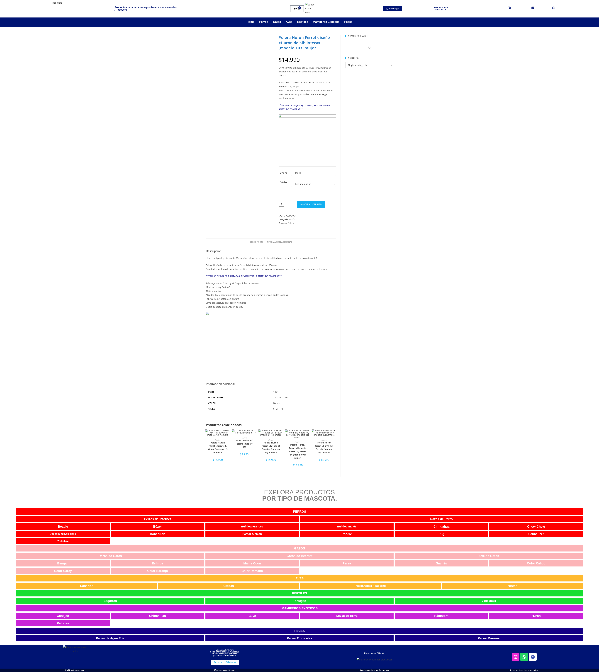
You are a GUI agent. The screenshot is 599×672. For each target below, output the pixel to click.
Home (250, 21)
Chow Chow (536, 526)
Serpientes (489, 600)
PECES (299, 631)
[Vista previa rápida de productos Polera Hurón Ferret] (228, 435)
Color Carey (63, 571)
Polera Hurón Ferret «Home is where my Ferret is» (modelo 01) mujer (297, 451)
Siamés (441, 563)
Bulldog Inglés (346, 526)
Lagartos (110, 601)
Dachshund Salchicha (63, 534)
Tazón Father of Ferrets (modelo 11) (244, 443)
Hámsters (441, 616)
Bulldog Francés (252, 526)
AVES (299, 578)
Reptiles (302, 21)
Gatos (277, 21)
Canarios (86, 586)
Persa (347, 563)
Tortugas (299, 601)
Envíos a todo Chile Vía (374, 653)
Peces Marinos (489, 638)
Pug (441, 534)
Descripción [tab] (256, 242)
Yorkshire (63, 541)
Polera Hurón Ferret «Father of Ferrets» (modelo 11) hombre (271, 447)
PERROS (299, 511)
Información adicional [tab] (279, 242)
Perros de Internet (157, 519)
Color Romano (252, 571)
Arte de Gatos (488, 556)
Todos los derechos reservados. (524, 670)
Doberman (157, 534)
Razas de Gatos (110, 556)
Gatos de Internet (299, 556)
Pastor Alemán (252, 534)
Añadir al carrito (311, 204)
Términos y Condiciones (224, 670)
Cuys (252, 616)
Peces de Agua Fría (110, 638)
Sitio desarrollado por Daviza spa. (374, 670)
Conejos (63, 616)
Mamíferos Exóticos (326, 21)
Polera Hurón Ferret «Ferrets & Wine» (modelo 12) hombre (217, 447)
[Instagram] (515, 657)
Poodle (347, 534)
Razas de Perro (441, 519)
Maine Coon (252, 563)
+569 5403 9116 (441, 8)
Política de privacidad (74, 670)
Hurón (292, 219)
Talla (283, 181)
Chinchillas (157, 616)
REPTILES (299, 593)
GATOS (299, 548)
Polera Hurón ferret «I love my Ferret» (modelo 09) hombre (324, 447)
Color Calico (536, 563)
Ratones (63, 623)
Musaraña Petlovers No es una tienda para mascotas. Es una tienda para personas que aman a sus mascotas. (224, 653)
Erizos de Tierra (346, 615)
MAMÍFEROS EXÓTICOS (300, 608)
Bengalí (62, 563)
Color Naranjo (157, 571)
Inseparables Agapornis (370, 585)
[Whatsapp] (524, 657)
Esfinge (157, 563)
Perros (263, 21)
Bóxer (157, 526)
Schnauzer (536, 534)
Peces (348, 21)
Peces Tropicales (299, 638)
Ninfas (512, 586)
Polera (291, 223)
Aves (289, 21)
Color (284, 173)
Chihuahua (441, 526)
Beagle (63, 526)
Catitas (228, 586)
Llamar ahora (440, 9)
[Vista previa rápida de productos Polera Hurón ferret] (335, 435)
